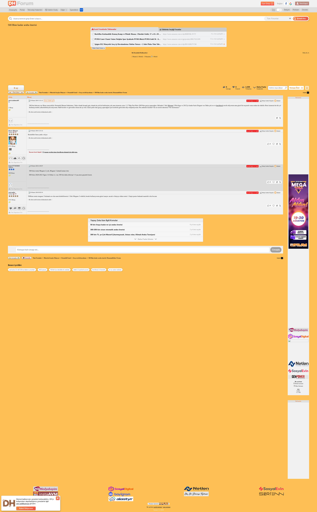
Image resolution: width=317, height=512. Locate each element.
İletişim (287, 10)
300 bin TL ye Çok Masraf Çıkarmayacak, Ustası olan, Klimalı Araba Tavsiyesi (122, 235)
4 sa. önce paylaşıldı (217, 34)
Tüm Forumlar (43, 92)
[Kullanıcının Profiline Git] (12, 140)
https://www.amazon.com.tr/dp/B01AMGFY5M (179, 44)
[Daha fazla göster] (98, 48)
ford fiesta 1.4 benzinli (98, 269)
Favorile (27, 258)
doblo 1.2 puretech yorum (80, 269)
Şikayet (278, 100)
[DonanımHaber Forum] (21, 3)
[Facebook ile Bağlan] (286, 4)
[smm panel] (298, 331)
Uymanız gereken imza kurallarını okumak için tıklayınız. (60, 152)
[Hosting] (298, 366)
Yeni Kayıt (303, 3)
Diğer (63, 10)
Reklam (296, 10)
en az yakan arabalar (115, 269)
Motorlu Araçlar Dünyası (57, 92)
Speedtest (74, 10)
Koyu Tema (273, 10)
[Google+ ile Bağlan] (291, 4)
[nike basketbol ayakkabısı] (271, 496)
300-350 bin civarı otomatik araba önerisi (107, 230)
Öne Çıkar (16, 92)
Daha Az (305, 53)
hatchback (219, 105)
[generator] (298, 378)
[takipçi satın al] (298, 372)
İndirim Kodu (52, 10)
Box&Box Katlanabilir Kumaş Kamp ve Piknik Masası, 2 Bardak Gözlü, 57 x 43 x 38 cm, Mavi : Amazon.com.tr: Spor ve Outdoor (128, 34)
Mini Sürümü (299, 386)
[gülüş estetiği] (196, 496)
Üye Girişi (266, 3)
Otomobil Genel (72, 92)
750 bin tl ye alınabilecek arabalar (59, 269)
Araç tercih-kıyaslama (85, 92)
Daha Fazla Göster (145, 239)
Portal (22, 10)
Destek (305, 10)
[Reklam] (81, 10)
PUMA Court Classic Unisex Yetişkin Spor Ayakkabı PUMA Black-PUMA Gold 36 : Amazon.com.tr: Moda (128, 39)
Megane (170, 105)
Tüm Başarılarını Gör (16, 124)
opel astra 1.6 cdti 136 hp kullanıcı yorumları (22, 269)
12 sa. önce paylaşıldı (216, 39)
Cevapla (31, 92)
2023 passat (42, 269)
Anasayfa (13, 10)
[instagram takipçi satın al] (298, 338)
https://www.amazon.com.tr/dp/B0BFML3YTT (179, 34)
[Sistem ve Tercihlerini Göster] (10, 149)
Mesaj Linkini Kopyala (268, 100)
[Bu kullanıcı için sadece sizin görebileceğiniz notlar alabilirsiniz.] (10, 110)
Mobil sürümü (299, 383)
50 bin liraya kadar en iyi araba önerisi (106, 225)
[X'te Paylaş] (280, 118)
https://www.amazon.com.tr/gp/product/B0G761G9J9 (181, 39)
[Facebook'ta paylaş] (277, 118)
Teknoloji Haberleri (34, 10)
